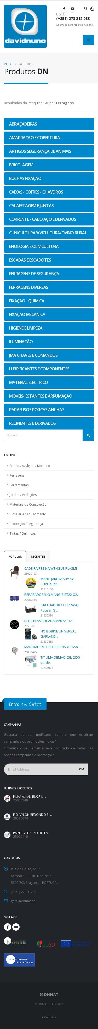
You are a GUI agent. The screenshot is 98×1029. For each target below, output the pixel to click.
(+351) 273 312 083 (73, 18)
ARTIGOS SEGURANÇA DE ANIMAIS (40, 151)
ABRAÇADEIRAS (23, 124)
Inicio (8, 64)
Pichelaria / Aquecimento (28, 514)
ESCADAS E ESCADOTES (30, 260)
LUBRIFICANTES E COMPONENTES (39, 369)
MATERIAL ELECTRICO (28, 382)
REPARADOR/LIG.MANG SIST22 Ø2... (51, 594)
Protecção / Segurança (26, 524)
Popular (15, 556)
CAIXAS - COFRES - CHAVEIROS (36, 192)
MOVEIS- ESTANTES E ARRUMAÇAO (40, 396)
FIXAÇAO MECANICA (27, 314)
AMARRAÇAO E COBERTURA (34, 137)
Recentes (38, 556)
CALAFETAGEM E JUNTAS (31, 205)
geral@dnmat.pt (23, 901)
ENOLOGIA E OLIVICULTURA (34, 246)
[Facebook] (64, 8)
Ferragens (17, 475)
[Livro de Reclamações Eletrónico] (7, 957)
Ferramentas (19, 485)
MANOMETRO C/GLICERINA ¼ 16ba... (52, 646)
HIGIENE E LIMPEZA (25, 328)
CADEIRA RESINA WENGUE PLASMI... (51, 568)
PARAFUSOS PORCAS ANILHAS (36, 409)
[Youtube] (72, 8)
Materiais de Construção (28, 504)
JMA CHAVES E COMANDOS (33, 355)
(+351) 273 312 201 (25, 892)
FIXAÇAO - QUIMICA (26, 301)
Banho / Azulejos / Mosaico (30, 465)
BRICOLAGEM (21, 165)
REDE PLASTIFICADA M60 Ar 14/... (49, 620)
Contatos (50, 1017)
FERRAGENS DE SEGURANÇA (34, 273)
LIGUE (60, 14)
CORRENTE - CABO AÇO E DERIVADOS (42, 219)
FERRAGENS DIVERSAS (28, 287)
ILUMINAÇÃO (21, 341)
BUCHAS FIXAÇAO (25, 178)
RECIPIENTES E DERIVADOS (32, 423)
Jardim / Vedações (23, 495)
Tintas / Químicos (23, 533)
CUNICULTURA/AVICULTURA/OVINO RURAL (48, 233)
